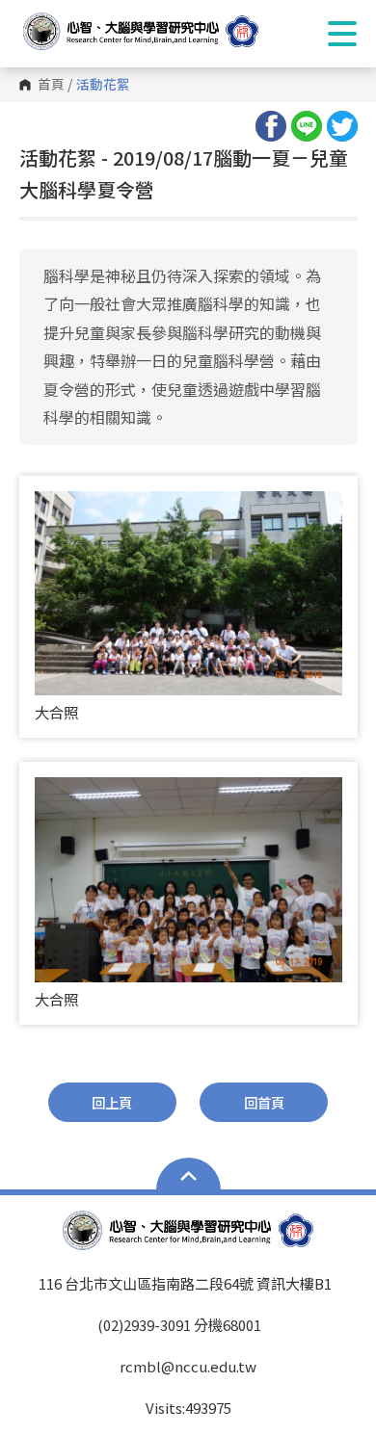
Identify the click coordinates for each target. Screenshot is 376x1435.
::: (25, 149)
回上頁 (112, 1102)
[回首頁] (159, 31)
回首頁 (264, 1102)
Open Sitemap (188, 1176)
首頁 (51, 84)
